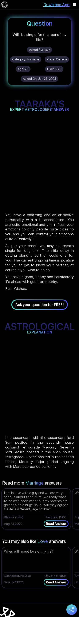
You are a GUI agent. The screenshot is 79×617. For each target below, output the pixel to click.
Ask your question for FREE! (39, 304)
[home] (4, 4)
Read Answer (56, 524)
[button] (74, 4)
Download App (56, 4)
